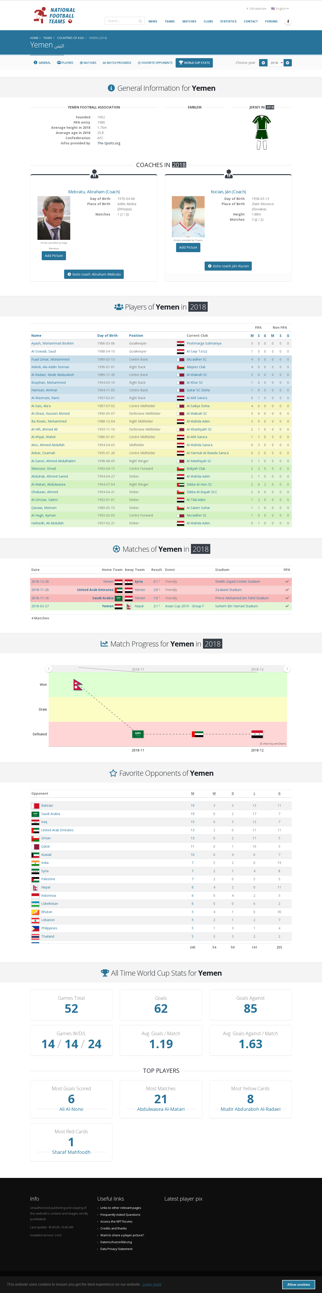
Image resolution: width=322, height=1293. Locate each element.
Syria (45, 871)
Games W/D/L (71, 1033)
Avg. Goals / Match (161, 1033)
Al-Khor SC (195, 382)
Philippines (49, 928)
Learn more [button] (151, 1284)
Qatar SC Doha (198, 390)
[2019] (288, 62)
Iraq (44, 821)
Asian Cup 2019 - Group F (184, 606)
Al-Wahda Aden (198, 421)
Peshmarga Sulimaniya (204, 343)
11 (192, 846)
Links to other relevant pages (120, 1208)
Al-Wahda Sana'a (199, 445)
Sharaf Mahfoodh (71, 1152)
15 (192, 821)
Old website (257, 9)
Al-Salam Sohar (198, 507)
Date (35, 569)
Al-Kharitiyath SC (199, 429)
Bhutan (46, 911)
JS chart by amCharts (273, 743)
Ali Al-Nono (71, 1109)
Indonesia (48, 895)
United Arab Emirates (57, 830)
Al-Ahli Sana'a (197, 398)
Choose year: (246, 62)
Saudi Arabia (50, 813)
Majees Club (196, 367)
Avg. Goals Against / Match (250, 1033)
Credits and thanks (113, 1228)
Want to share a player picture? (122, 1235)
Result (156, 569)
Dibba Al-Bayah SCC (202, 492)
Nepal (45, 887)
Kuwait (46, 854)
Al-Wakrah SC (197, 374)
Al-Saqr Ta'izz (197, 351)
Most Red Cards (71, 1131)
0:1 (155, 581)
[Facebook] (288, 21)
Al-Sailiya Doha (198, 406)
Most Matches (161, 1088)
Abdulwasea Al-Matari (161, 1109)
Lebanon (48, 920)
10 (192, 854)
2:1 (155, 606)
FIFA (287, 569)
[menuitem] (168, 668)
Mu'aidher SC (197, 359)
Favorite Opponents (157, 63)
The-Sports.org (108, 143)
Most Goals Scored (71, 1088)
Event (170, 569)
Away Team (135, 569)
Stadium (222, 569)
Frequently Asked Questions (120, 1215)
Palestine (48, 879)
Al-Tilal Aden (196, 499)
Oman (46, 838)
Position (136, 335)
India (45, 862)
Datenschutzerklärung (116, 1242)
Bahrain (47, 805)
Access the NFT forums (116, 1222)
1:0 (155, 598)
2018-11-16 (40, 598)
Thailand (47, 936)
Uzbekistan (49, 903)
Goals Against (250, 998)
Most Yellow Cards (250, 1088)
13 (192, 830)
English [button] (281, 9)
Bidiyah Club (196, 468)
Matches (89, 63)
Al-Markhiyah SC (199, 461)
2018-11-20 (40, 589)
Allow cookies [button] (298, 1284)
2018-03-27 (40, 606)
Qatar (45, 846)
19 (192, 805)
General (44, 63)
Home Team (112, 569)
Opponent (39, 793)
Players (67, 63)
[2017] (263, 62)
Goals (161, 998)
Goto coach (96, 274)
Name (36, 335)
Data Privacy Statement (116, 1249)
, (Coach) (94, 191)
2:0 (155, 589)
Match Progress (118, 63)
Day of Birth (107, 335)
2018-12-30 (40, 581)
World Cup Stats (196, 63)
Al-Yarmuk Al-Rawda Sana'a (208, 453)
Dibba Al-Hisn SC (199, 484)
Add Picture (54, 255)
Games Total (71, 998)
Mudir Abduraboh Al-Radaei (251, 1109)
